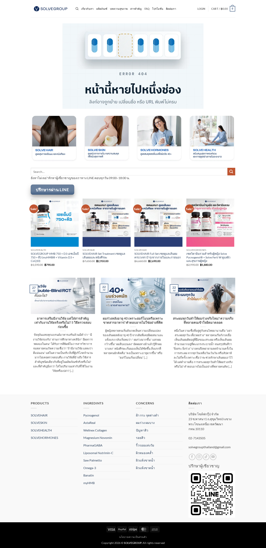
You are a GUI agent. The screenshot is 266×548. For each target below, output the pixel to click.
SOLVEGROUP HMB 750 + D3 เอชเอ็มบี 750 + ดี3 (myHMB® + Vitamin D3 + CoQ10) (55, 257)
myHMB (89, 483)
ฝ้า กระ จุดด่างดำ (147, 415)
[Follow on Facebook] (192, 457)
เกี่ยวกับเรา (87, 8)
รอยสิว (140, 437)
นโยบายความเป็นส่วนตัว (133, 537)
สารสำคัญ (136, 8)
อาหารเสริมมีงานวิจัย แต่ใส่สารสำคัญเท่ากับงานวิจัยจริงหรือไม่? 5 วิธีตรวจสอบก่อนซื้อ (62, 322)
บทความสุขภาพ (119, 8)
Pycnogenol (91, 415)
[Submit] (231, 171)
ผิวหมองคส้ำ (144, 453)
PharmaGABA (92, 445)
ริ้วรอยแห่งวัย (145, 445)
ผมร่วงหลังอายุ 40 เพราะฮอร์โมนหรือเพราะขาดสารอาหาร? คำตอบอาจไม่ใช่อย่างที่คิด (133, 320)
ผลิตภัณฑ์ (101, 8)
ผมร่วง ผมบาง (145, 422)
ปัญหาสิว (142, 430)
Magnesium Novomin (97, 437)
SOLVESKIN (39, 422)
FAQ (147, 8)
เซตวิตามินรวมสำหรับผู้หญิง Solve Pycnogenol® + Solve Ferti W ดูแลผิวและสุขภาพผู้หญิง (208, 257)
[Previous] (31, 237)
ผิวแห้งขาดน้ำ (145, 460)
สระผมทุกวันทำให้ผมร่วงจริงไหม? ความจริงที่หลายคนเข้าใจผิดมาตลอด (203, 320)
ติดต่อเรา (171, 8)
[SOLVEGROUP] (50, 8)
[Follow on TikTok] (206, 457)
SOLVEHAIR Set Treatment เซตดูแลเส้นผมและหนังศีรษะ (104, 255)
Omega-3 (89, 468)
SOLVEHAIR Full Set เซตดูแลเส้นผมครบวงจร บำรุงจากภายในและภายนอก (157, 255)
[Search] (77, 8)
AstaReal (89, 422)
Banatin (88, 475)
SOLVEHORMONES (44, 437)
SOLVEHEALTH (41, 430)
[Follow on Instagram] (199, 457)
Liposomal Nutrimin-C (98, 453)
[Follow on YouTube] (213, 457)
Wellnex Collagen (95, 430)
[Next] (234, 237)
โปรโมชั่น (157, 8)
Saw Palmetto (92, 460)
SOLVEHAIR (39, 415)
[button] (201, 9)
